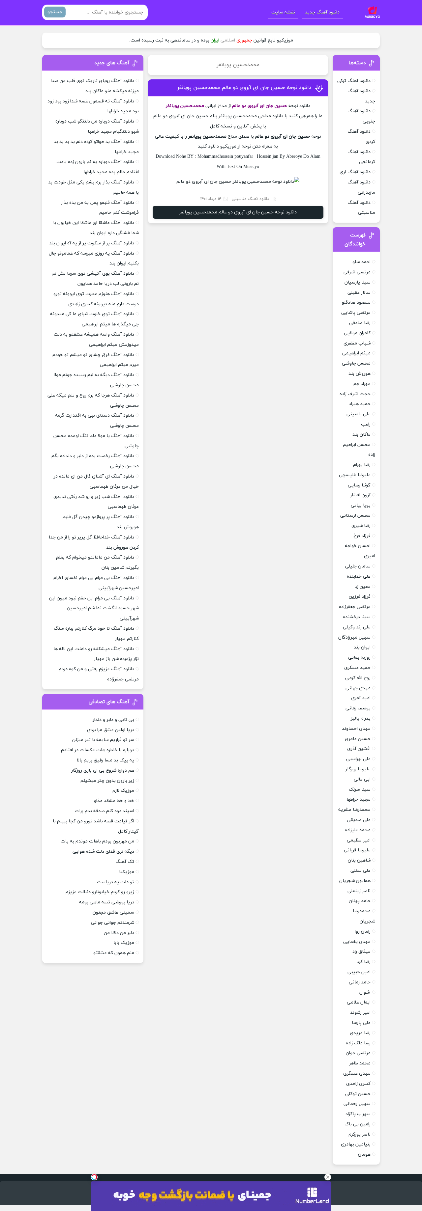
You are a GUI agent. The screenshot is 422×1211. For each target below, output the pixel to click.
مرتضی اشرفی (357, 272)
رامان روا (363, 931)
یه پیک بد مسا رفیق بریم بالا (105, 760)
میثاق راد (361, 952)
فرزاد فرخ (362, 536)
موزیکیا (126, 872)
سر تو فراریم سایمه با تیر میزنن (103, 740)
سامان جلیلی (358, 566)
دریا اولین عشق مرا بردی (110, 730)
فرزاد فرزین (360, 596)
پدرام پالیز (361, 718)
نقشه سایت (283, 12)
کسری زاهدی (358, 1084)
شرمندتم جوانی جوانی (112, 923)
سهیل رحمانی (357, 1104)
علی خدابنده (359, 576)
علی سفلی (360, 870)
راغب (366, 424)
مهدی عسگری (357, 1073)
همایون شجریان (355, 881)
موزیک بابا (123, 943)
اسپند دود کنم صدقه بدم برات (104, 811)
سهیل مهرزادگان (354, 637)
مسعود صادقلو (356, 302)
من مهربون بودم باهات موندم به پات (97, 841)
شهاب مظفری (357, 343)
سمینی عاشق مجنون (113, 912)
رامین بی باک (358, 1124)
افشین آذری (359, 749)
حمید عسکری (357, 668)
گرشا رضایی (359, 485)
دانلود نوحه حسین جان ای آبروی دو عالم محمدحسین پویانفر (244, 87)
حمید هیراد (360, 404)
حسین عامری (358, 739)
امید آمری (361, 698)
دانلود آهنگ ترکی (354, 81)
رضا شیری (361, 526)
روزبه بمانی (359, 657)
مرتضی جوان (358, 1053)
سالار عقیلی (359, 292)
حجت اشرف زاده (355, 394)
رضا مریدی (360, 1033)
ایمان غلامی (359, 1002)
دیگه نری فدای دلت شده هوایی (103, 851)
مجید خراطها (359, 799)
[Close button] (327, 1177)
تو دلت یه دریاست (115, 882)
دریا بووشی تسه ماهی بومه (106, 902)
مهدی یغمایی (357, 942)
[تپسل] (94, 1177)
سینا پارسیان (358, 282)
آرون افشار (360, 495)
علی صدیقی (359, 820)
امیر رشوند (360, 1012)
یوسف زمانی (358, 708)
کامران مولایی (357, 333)
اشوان (365, 992)
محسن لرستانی (355, 515)
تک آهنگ (124, 862)
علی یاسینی (359, 414)
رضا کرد (364, 962)
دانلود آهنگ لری (355, 172)
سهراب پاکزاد (358, 1114)
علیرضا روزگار (358, 769)
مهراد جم (362, 384)
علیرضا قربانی (357, 850)
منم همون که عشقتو (113, 953)
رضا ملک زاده (358, 1043)
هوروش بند (359, 374)
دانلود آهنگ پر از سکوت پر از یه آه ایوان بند (91, 243)
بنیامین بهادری (356, 1144)
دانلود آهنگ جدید (322, 12)
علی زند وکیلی (357, 627)
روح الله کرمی (358, 678)
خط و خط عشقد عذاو (114, 801)
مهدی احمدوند (356, 729)
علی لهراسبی (358, 759)
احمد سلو (361, 262)
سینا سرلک (360, 789)
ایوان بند (362, 647)
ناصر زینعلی (359, 891)
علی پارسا (361, 1023)
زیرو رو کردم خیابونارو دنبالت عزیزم (100, 892)
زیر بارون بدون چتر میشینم (107, 781)
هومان (364, 1154)
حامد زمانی (360, 982)
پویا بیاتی (361, 505)
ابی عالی (362, 779)
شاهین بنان (359, 860)
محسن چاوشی (356, 363)
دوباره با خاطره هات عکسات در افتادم (97, 750)
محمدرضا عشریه (354, 810)
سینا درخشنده (357, 617)
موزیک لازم (123, 790)
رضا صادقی (360, 323)
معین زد (363, 587)
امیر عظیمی (359, 840)
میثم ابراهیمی (356, 353)
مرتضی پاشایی (356, 313)
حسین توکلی (358, 1094)
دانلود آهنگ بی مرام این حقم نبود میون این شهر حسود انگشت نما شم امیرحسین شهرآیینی (94, 608)
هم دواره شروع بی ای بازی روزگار (102, 770)
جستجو (54, 12)
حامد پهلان (360, 901)
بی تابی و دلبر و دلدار (113, 720)
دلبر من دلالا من (119, 933)
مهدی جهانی (358, 688)
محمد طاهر (360, 1063)
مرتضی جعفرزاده (355, 607)
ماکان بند (361, 434)
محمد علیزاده (358, 830)
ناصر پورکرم (359, 1134)
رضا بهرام (362, 465)
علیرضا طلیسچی (355, 475)
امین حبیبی (359, 972)
